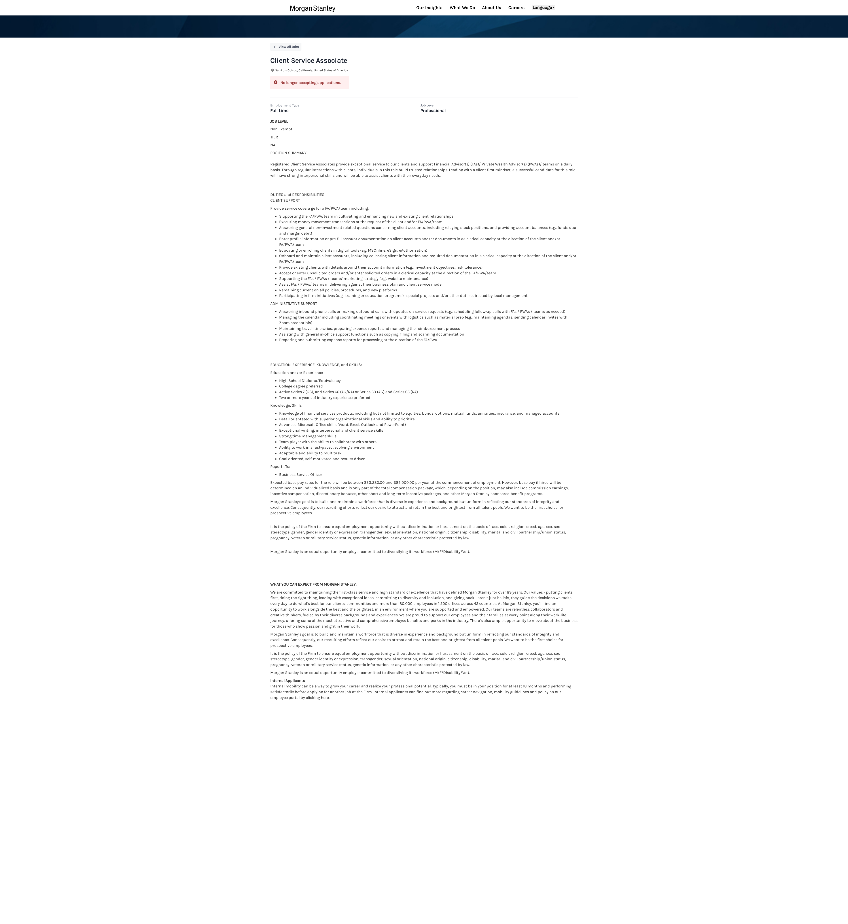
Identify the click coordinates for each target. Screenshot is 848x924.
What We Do (462, 7)
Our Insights (429, 7)
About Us (491, 7)
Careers (516, 7)
